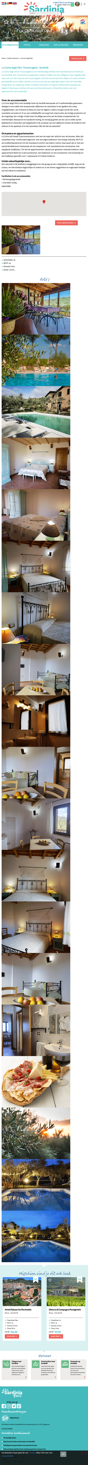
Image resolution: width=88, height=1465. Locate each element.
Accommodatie (10, 44)
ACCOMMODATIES (38, 23)
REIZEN (12, 23)
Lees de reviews (7, 1428)
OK (63, 1454)
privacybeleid (7, 1455)
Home (4, 58)
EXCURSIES (53, 23)
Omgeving (44, 44)
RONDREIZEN (23, 23)
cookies (32, 1452)
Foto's (27, 44)
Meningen (78, 44)
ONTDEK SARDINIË (68, 23)
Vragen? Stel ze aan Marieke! (63, 2)
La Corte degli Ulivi (26, 58)
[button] (44, 202)
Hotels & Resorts (13, 58)
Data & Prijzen (61, 44)
